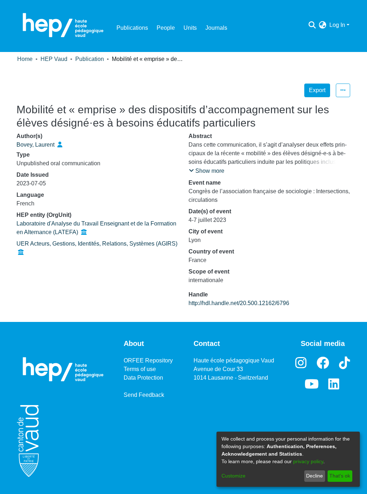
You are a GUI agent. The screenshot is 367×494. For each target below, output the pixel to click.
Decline (314, 476)
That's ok (339, 476)
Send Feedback (144, 395)
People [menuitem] (166, 28)
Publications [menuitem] (132, 28)
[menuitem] (322, 25)
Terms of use (140, 369)
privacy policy (308, 461)
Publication (89, 59)
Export (317, 90)
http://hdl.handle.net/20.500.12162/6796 (239, 303)
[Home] (63, 25)
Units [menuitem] (190, 28)
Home (25, 59)
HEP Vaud (53, 59)
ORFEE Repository (148, 360)
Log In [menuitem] (337, 25)
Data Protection (143, 378)
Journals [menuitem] (216, 28)
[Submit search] (312, 25)
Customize (233, 476)
